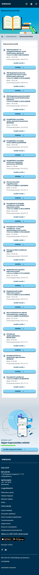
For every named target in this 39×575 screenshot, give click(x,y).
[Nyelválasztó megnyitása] (31, 3)
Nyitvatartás (5, 484)
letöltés (18, 67)
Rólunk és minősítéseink (9, 527)
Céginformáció (6, 524)
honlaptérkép (5, 561)
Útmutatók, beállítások (8, 514)
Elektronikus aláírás (7, 492)
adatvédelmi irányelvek (8, 567)
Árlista (3, 502)
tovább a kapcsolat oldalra (12, 449)
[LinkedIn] (6, 550)
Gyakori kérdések (6, 510)
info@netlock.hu (6, 476)
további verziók (19, 63)
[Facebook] (2, 550)
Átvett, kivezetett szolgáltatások (11, 517)
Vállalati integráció (7, 496)
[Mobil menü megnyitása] (36, 4)
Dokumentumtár (11, 36)
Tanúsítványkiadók (7, 520)
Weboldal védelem (7, 499)
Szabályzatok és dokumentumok (11, 530)
